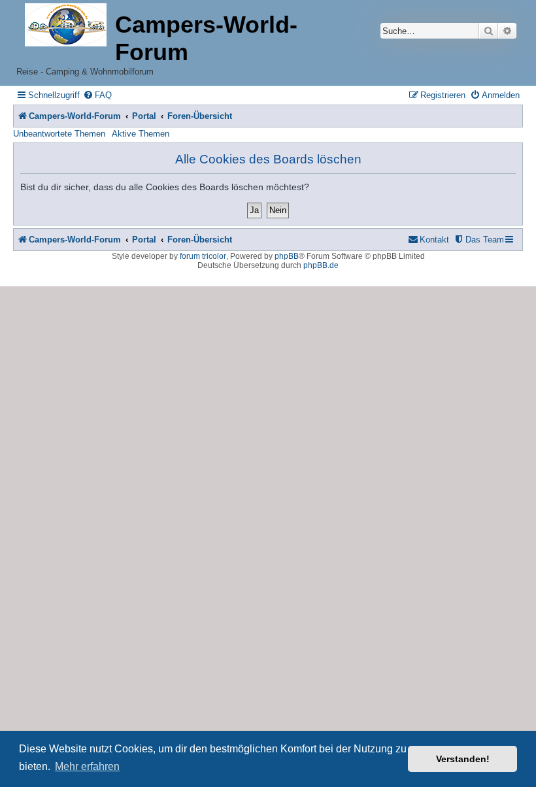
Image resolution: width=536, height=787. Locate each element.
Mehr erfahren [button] (87, 766)
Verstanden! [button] (463, 759)
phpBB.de (321, 265)
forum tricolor (203, 256)
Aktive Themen (140, 134)
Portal (144, 116)
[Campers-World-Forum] (65, 25)
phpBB (287, 256)
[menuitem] (97, 95)
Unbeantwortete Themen (59, 134)
